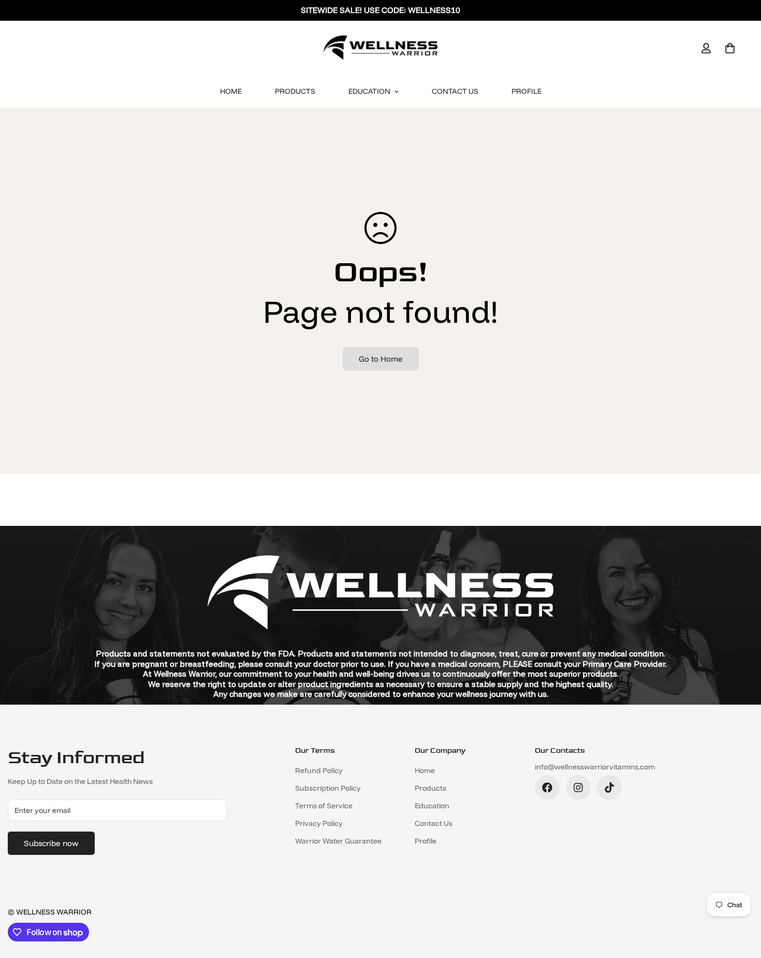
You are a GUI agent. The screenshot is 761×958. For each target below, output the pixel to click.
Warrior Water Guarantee (338, 841)
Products (295, 91)
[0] (730, 48)
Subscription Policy (328, 788)
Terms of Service (324, 805)
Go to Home (381, 359)
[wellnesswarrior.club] (547, 787)
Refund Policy (319, 770)
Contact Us (455, 91)
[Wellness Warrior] (380, 48)
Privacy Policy (319, 823)
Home (231, 91)
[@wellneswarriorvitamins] (609, 787)
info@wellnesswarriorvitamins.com (595, 766)
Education (369, 91)
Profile (526, 91)
